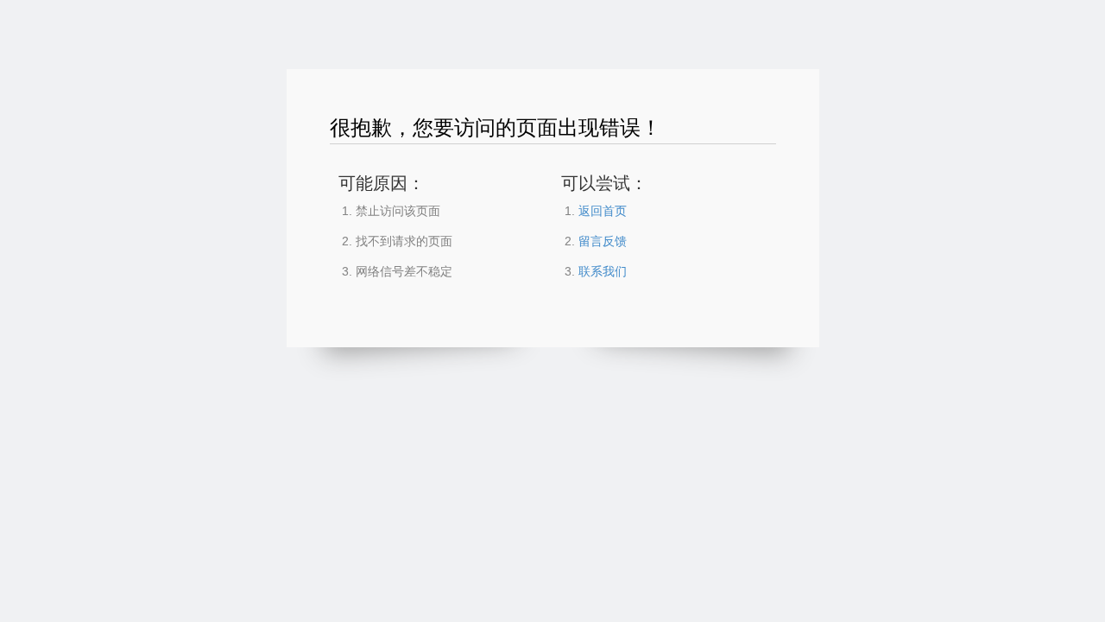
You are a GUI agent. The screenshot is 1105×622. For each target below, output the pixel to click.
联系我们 (602, 271)
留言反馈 (602, 241)
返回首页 (602, 211)
